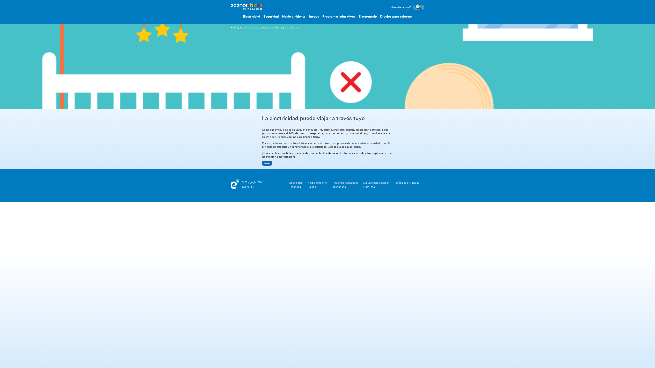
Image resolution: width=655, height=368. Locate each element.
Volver (267, 163)
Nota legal (369, 186)
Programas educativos (338, 16)
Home (234, 27)
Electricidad (251, 16)
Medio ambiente (293, 16)
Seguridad (271, 16)
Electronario (368, 16)
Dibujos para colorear (396, 16)
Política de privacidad (406, 182)
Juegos (314, 16)
